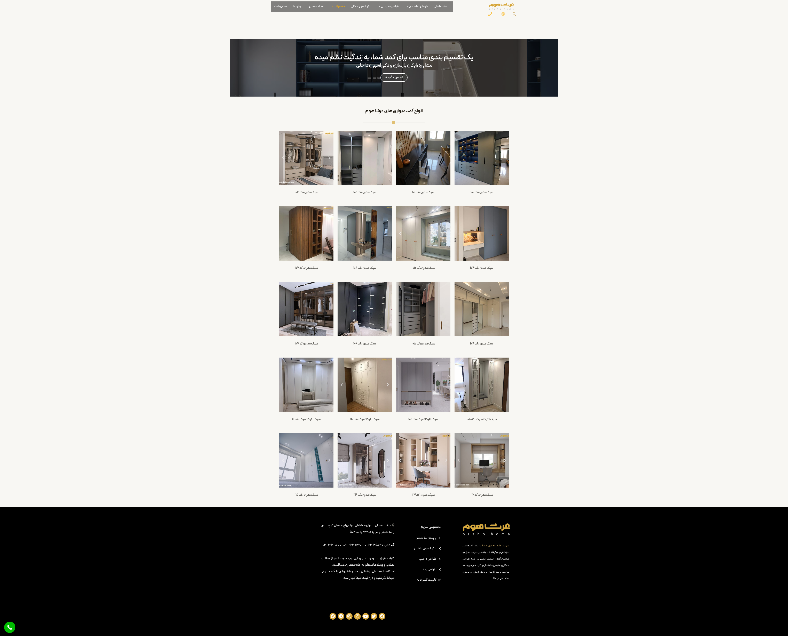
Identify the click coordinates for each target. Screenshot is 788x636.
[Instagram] (503, 14)
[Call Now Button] (9, 627)
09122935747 (374, 545)
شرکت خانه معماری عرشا (495, 546)
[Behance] (490, 14)
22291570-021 (332, 545)
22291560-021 (352, 545)
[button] (283, 158)
